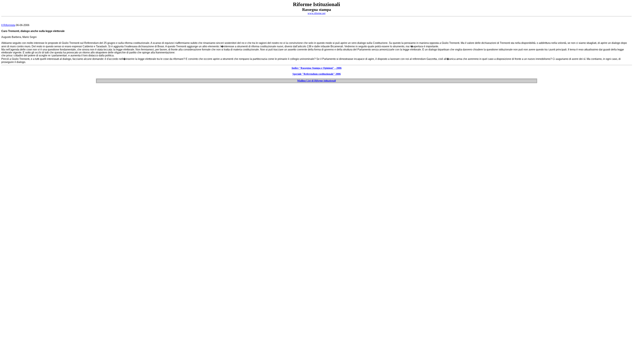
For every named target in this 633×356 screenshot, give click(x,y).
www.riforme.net (316, 13)
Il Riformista (8, 25)
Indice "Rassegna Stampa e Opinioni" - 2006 (317, 68)
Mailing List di (316, 80)
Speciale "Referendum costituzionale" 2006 (316, 74)
